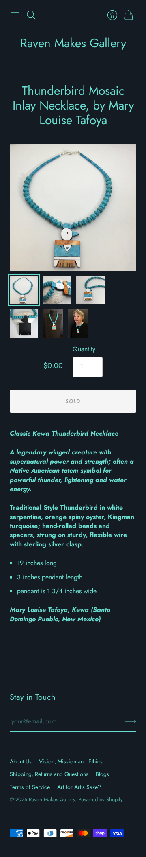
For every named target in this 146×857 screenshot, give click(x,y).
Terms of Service (30, 787)
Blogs (102, 774)
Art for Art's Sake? (79, 787)
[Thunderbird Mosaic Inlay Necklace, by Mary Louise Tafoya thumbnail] (53, 323)
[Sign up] (130, 721)
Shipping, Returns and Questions (49, 774)
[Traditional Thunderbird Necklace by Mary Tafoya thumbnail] (24, 290)
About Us (21, 761)
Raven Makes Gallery (73, 43)
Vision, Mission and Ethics (71, 761)
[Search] (31, 15)
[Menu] (15, 15)
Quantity (84, 349)
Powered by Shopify (100, 799)
